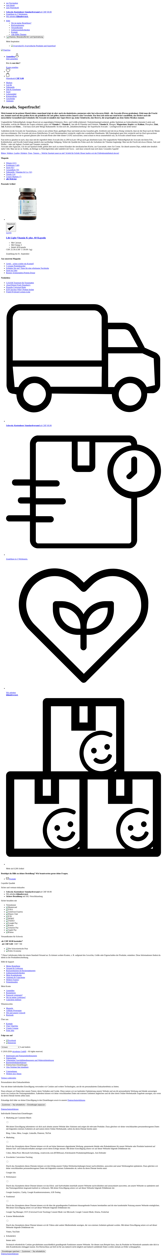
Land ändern (25, 1047)
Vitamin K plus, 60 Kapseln (26, 237)
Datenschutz (11, 1058)
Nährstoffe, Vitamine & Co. (19, 172)
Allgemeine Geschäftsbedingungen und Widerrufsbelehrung (30, 1060)
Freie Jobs (10, 1030)
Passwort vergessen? (14, 995)
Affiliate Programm (14, 1010)
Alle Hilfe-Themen (18, 34)
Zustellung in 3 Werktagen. (17, 14)
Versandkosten (17, 28)
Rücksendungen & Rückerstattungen (20, 971)
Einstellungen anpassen (36, 1105)
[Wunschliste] (8, 71)
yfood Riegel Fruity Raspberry (18, 285)
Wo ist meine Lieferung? (16, 997)
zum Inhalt (10, 5)
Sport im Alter (11, 270)
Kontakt (14, 32)
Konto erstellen (12, 67)
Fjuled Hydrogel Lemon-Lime (18, 292)
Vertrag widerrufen (8, 1078)
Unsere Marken (13, 177)
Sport (10, 167)
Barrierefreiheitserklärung (16, 1062)
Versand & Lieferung (14, 968)
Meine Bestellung (13, 966)
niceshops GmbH (19, 1051)
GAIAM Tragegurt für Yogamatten (20, 283)
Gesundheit (12, 170)
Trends (10, 174)
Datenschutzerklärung (76, 1100)
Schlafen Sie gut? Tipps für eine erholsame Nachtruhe (27, 268)
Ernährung (12, 165)
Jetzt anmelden (12, 59)
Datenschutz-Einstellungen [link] (16, 1065)
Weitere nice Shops (13, 1074)
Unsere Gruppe (12, 1028)
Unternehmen (11, 1071)
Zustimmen (6, 1105)
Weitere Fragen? (12, 980)
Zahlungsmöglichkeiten (20, 30)
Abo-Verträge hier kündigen (17, 1067)
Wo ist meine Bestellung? (21, 23)
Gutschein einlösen (13, 1000)
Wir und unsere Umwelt (15, 1013)
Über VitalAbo (12, 1026)
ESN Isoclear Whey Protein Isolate (20, 289)
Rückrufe (10, 1015)
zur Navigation (12, 3)
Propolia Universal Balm (16, 287)
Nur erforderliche (19, 1105)
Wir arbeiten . (17, 16)
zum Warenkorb (12, 8)
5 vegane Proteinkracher (15, 266)
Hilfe (8, 21)
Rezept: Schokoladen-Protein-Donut (20, 273)
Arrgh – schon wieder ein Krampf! (20, 264)
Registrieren (11, 993)
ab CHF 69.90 (29, 12)
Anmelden (10, 990)
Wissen (11, 163)
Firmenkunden (12, 982)
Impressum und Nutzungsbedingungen (21, 1056)
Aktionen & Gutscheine (15, 977)
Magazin (9, 1008)
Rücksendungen (17, 25)
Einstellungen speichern (10, 1251)
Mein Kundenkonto (14, 975)
